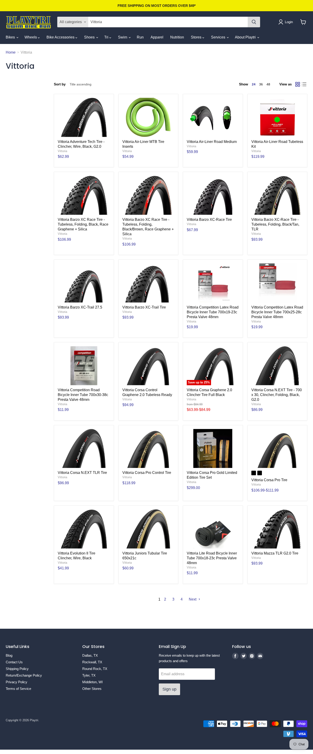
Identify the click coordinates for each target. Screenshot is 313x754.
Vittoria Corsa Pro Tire (269, 480)
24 (253, 84)
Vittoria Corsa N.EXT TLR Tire (82, 473)
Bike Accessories (61, 37)
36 (261, 84)
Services (218, 37)
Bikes (11, 37)
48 (268, 84)
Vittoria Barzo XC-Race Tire (209, 219)
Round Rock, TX (94, 669)
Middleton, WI (92, 682)
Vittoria (62, 151)
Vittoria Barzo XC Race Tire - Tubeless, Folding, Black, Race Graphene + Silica (83, 224)
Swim (123, 37)
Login (289, 22)
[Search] (254, 22)
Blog (9, 655)
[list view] (304, 84)
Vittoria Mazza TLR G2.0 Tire (274, 553)
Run (140, 37)
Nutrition (177, 37)
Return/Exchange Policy (24, 675)
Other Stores (92, 689)
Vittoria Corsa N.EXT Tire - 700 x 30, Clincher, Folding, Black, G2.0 (276, 395)
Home (11, 52)
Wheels (31, 37)
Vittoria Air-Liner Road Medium (212, 142)
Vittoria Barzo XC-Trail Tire (144, 307)
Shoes (90, 37)
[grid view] (297, 84)
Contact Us (14, 662)
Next (193, 599)
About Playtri (246, 37)
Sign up (169, 689)
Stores (196, 37)
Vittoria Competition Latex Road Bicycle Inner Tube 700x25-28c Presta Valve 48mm (277, 312)
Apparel (157, 37)
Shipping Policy (17, 669)
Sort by (60, 84)
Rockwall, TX (92, 662)
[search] (168, 22)
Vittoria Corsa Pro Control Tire (146, 473)
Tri (106, 37)
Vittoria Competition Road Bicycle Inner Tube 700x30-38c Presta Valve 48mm (83, 395)
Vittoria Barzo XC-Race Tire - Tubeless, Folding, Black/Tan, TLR (275, 224)
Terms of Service (18, 689)
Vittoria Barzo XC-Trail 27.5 (80, 307)
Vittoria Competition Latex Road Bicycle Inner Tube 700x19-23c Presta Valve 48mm (213, 312)
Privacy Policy (16, 682)
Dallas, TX (90, 655)
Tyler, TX (89, 675)
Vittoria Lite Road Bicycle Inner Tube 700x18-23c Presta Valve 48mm (212, 558)
